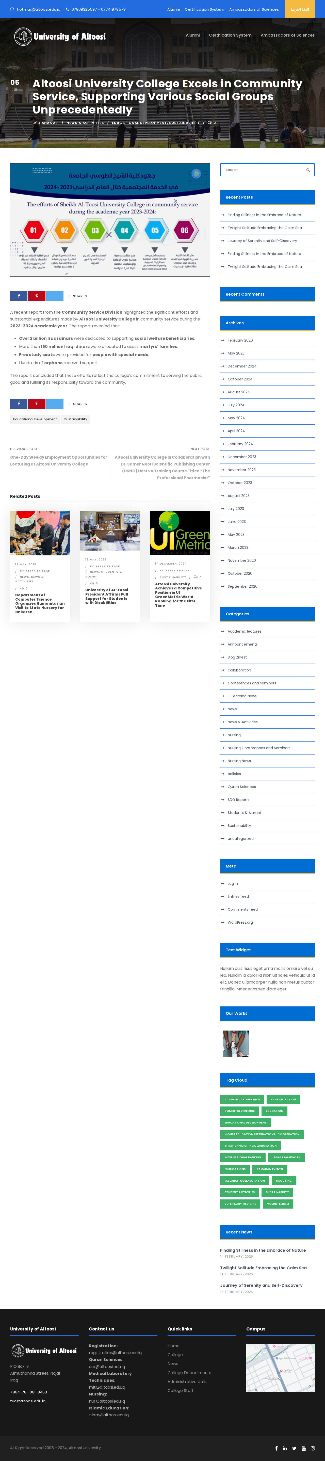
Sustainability (184, 122)
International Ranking (242, 1157)
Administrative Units (187, 1382)
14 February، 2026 (236, 1256)
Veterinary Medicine (240, 1204)
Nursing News (239, 760)
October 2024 (240, 379)
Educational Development (139, 122)
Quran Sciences (242, 786)
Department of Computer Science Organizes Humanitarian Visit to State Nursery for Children (40, 603)
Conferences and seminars (252, 683)
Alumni (173, 9)
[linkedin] (285, 1448)
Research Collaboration (244, 1181)
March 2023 (238, 547)
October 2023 (240, 482)
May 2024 (236, 418)
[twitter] (294, 1448)
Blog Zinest (237, 657)
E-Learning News (242, 696)
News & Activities (85, 122)
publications (235, 1169)
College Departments (189, 1373)
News (24, 577)
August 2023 (239, 495)
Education (274, 1111)
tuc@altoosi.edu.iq (27, 1401)
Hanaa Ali (49, 122)
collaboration (239, 670)
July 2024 (236, 405)
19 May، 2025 (25, 564)
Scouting (284, 1181)
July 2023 (236, 508)
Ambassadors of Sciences (254, 9)
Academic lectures (245, 631)
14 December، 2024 (170, 563)
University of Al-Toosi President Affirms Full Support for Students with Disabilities (106, 596)
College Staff (180, 1390)
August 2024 (239, 392)
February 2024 (240, 443)
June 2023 (237, 521)
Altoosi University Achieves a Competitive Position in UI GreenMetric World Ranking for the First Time (178, 595)
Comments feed (243, 909)
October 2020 (240, 573)
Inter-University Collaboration (250, 1146)
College (175, 1355)
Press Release (38, 571)
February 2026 (240, 340)
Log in (233, 883)
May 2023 (236, 534)
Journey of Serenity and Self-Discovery (262, 240)
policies (234, 773)
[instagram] (313, 1448)
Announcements (243, 644)
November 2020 (242, 560)
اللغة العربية (299, 9)
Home (174, 1346)
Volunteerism (278, 1204)
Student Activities (239, 1192)
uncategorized (241, 838)
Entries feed (238, 896)
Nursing (234, 734)
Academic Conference (242, 1099)
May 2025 (236, 353)
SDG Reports (239, 799)
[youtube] (304, 1448)
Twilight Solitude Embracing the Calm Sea (265, 227)
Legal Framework (286, 1157)
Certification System (204, 9)
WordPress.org (240, 922)
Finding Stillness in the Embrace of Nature (264, 214)
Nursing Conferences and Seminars (259, 747)
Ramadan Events (270, 1169)
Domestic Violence (239, 1111)
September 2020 (242, 586)
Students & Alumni (244, 812)
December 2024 (242, 366)
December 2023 (242, 456)
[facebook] (276, 1448)
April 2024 (236, 431)
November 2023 (242, 469)
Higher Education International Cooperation (261, 1134)
